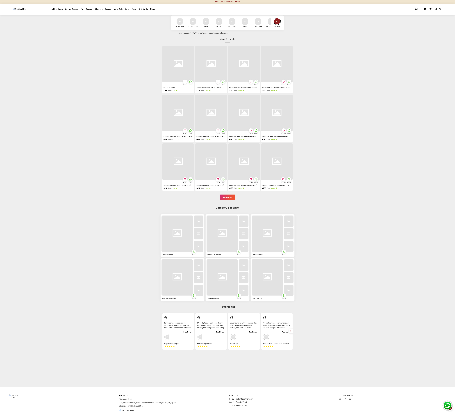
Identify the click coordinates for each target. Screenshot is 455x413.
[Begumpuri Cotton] (271, 21)
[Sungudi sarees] (258, 21)
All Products (57, 9)
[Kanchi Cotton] (231, 21)
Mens (134, 9)
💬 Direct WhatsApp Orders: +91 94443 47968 (227, 2)
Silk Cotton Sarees (103, 9)
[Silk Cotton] (218, 21)
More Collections (121, 9)
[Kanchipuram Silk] (192, 21)
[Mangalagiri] (244, 21)
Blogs (152, 9)
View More (227, 197)
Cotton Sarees (71, 9)
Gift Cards (143, 9)
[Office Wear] (205, 21)
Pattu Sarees (86, 9)
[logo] (20, 9)
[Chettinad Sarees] (179, 21)
